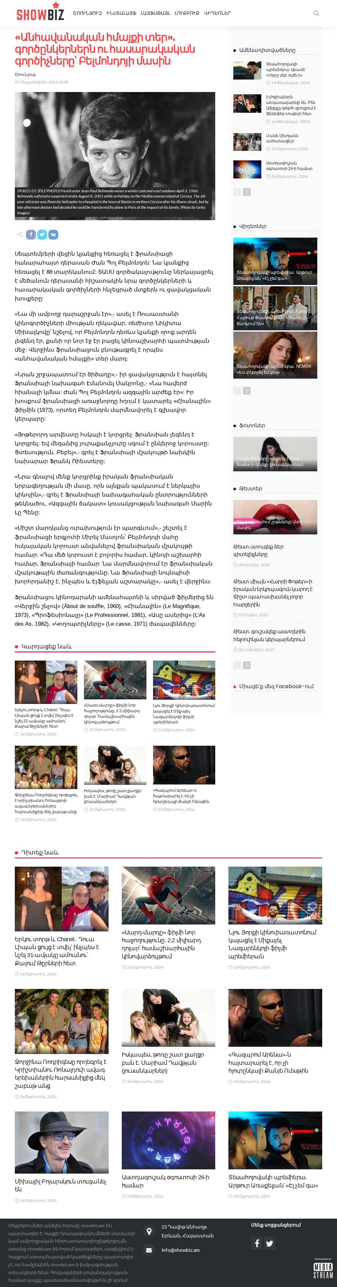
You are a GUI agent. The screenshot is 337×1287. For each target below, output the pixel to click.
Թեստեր (250, 488)
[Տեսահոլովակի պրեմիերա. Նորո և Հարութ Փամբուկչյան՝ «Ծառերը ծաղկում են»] (275, 308)
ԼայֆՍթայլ (155, 13)
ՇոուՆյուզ (25, 74)
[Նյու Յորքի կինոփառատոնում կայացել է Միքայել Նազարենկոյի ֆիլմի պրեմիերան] (184, 680)
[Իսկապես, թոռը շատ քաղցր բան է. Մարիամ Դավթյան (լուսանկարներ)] (115, 765)
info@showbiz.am (181, 1250)
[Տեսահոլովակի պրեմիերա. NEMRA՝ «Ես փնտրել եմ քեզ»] (275, 355)
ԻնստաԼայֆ (121, 13)
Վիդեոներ (217, 13)
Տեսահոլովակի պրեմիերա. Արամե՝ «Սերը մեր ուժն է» (286, 70)
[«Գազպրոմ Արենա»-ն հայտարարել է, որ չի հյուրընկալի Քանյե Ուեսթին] (184, 765)
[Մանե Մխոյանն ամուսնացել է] (247, 142)
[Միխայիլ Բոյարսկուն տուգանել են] (62, 1143)
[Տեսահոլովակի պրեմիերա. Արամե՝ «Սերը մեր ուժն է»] (247, 70)
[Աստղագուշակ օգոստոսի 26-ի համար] (169, 1140)
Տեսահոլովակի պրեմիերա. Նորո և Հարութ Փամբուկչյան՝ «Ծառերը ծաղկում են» (274, 317)
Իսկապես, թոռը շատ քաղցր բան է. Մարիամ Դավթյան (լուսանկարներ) (113, 796)
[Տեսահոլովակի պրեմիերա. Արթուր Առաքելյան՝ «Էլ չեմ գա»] (275, 261)
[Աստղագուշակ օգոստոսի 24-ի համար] (247, 169)
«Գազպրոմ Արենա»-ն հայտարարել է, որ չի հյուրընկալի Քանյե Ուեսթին (181, 796)
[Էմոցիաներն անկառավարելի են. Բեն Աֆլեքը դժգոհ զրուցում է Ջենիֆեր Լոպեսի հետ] (247, 103)
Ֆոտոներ (252, 425)
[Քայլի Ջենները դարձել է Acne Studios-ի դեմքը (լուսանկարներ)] (275, 454)
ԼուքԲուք (187, 13)
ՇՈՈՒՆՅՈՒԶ (87, 13)
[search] (316, 13)
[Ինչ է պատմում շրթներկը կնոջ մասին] (275, 517)
